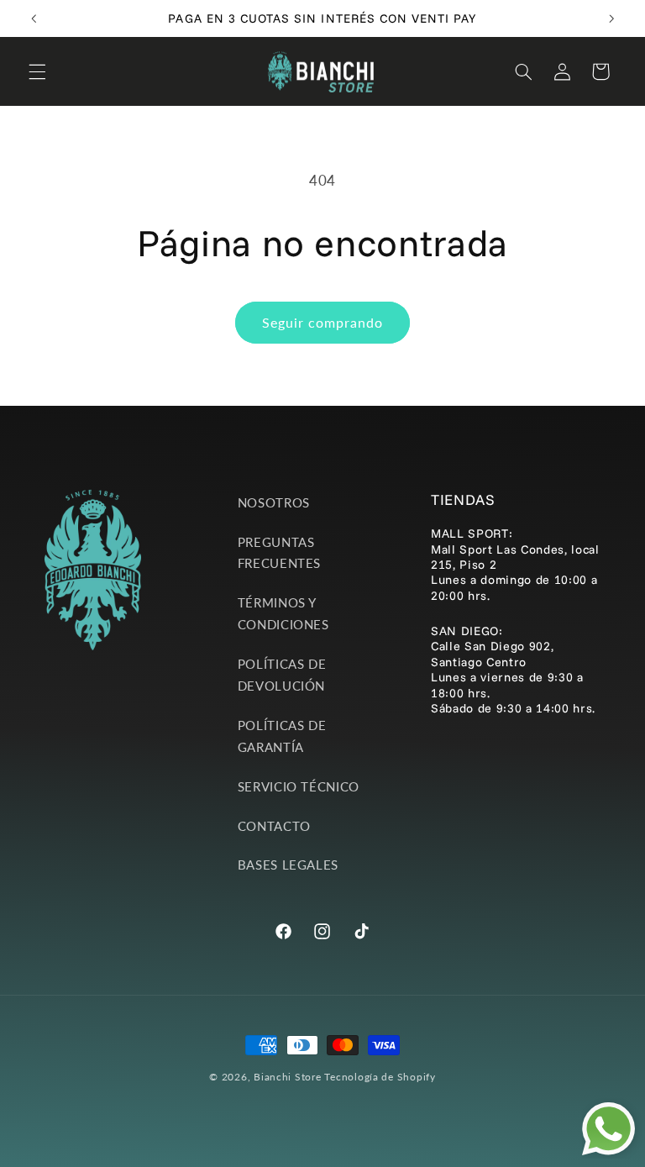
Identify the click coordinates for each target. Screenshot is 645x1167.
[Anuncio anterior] (33, 18)
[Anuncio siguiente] (611, 18)
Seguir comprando (323, 322)
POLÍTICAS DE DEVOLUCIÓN (282, 674)
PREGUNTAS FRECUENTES (279, 552)
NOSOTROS (274, 502)
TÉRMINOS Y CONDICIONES (283, 613)
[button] (37, 71)
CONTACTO (274, 825)
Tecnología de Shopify (379, 1076)
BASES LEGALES (288, 864)
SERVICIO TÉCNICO (298, 786)
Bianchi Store (288, 1076)
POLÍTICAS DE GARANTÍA (282, 736)
